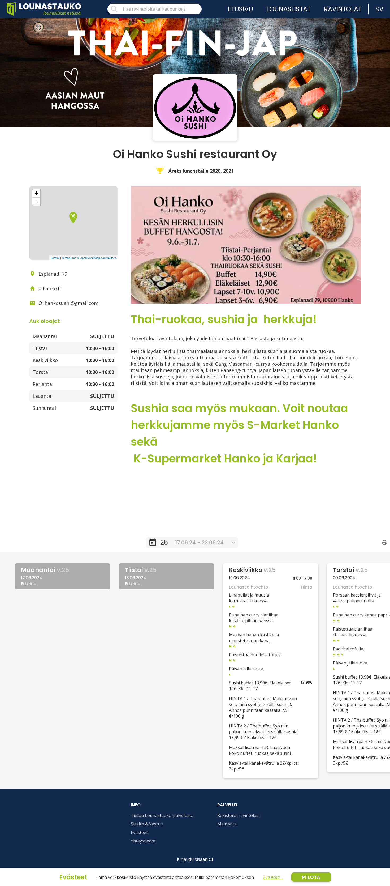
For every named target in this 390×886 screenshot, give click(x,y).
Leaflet (55, 257)
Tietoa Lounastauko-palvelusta (162, 815)
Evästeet (139, 832)
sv (379, 9)
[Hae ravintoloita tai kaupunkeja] (154, 9)
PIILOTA (311, 877)
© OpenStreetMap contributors (96, 257)
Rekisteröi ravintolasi (238, 815)
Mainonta (227, 824)
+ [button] (36, 193)
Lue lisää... (273, 877)
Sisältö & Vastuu (147, 824)
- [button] (36, 201)
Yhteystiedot (143, 841)
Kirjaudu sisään (192, 859)
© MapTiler (69, 257)
